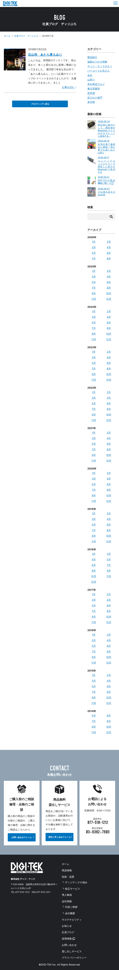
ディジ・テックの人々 (99, 66)
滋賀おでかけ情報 (97, 61)
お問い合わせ (69, 945)
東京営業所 (93, 88)
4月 (109, 247)
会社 (89, 75)
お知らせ (67, 925)
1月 (93, 241)
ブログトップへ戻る (40, 104)
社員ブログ (68, 932)
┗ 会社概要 (68, 913)
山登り (91, 79)
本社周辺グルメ (96, 84)
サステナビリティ (72, 919)
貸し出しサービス (72, 951)
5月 (94, 252)
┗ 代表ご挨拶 (69, 906)
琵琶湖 (91, 93)
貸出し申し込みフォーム (59, 837)
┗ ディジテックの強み (74, 882)
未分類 (91, 102)
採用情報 (67, 938)
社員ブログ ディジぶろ (26, 36)
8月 (109, 258)
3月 (94, 247)
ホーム (7, 36)
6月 (109, 252)
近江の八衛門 (94, 97)
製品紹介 (92, 57)
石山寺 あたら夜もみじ (45, 54)
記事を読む (68, 87)
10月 (108, 293)
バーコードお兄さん (98, 70)
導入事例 (67, 894)
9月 (94, 293)
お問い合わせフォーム (22, 837)
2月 (109, 241)
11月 (93, 298)
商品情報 (67, 870)
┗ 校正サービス (71, 888)
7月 (94, 258)
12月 (108, 298)
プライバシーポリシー (74, 957)
